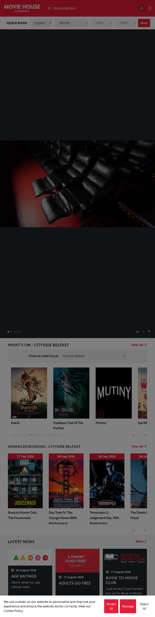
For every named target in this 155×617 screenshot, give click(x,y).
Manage (128, 606)
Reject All (144, 606)
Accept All (111, 606)
